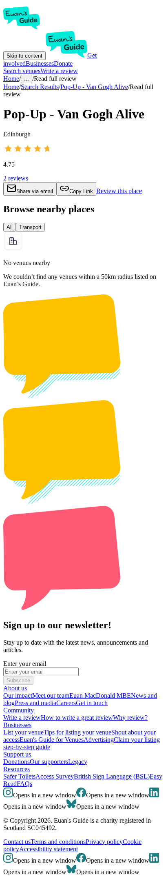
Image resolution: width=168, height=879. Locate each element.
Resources (16, 769)
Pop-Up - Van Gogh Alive (94, 86)
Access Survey (54, 776)
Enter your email (24, 663)
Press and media (35, 702)
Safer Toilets (19, 776)
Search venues (21, 70)
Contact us (17, 841)
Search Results (40, 86)
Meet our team (50, 695)
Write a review (59, 70)
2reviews (15, 178)
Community (18, 710)
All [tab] (10, 227)
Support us (17, 754)
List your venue (23, 732)
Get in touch (92, 702)
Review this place (119, 190)
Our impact (17, 695)
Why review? (130, 717)
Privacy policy (104, 841)
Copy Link (81, 191)
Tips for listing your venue (77, 732)
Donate (63, 63)
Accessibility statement (48, 849)
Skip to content (24, 56)
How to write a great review (77, 717)
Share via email (34, 191)
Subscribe (18, 680)
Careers (66, 702)
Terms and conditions (58, 841)
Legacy (77, 761)
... (26, 79)
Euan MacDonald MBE (100, 695)
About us (15, 688)
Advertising (99, 739)
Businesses (40, 63)
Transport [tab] (30, 227)
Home (11, 86)
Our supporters (49, 761)
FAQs (24, 783)
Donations (16, 761)
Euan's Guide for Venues (52, 739)
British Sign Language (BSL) (112, 776)
